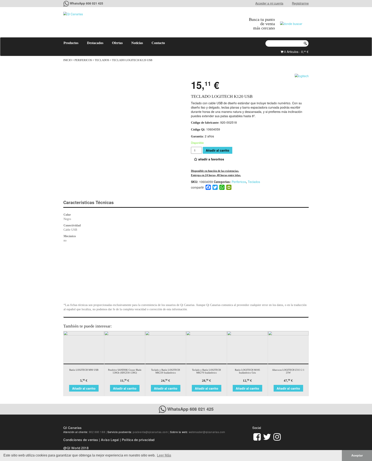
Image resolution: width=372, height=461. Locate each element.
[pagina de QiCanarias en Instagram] (277, 436)
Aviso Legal (110, 439)
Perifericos (83, 60)
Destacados (95, 43)
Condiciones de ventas (80, 439)
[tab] (92, 202)
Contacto (158, 43)
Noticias (137, 43)
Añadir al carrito (217, 150)
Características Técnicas (88, 202)
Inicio (67, 60)
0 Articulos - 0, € (295, 51)
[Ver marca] (302, 75)
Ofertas (117, 43)
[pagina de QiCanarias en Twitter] (267, 436)
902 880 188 (97, 432)
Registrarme (300, 3)
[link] (257, 436)
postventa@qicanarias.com (150, 432)
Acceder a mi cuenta (269, 3)
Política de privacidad (138, 439)
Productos (71, 43)
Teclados (102, 60)
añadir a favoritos (210, 159)
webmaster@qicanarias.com (207, 432)
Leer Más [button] (164, 455)
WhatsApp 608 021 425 (86, 3)
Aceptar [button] (357, 455)
